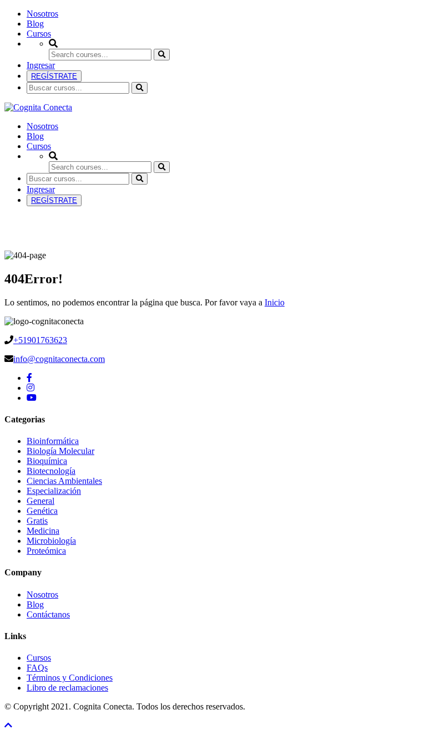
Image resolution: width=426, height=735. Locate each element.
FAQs (37, 667)
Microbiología (51, 540)
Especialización (54, 491)
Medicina (43, 530)
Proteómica (46, 550)
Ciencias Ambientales (64, 481)
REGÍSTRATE (54, 76)
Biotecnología (51, 471)
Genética (42, 510)
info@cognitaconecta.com (59, 359)
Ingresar (41, 65)
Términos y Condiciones (70, 677)
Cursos (39, 33)
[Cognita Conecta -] (38, 107)
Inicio (275, 302)
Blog (35, 23)
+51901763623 (40, 340)
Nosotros (42, 13)
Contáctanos (48, 614)
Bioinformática (53, 441)
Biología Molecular (60, 451)
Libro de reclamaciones (67, 687)
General (40, 501)
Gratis (37, 520)
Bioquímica (47, 461)
